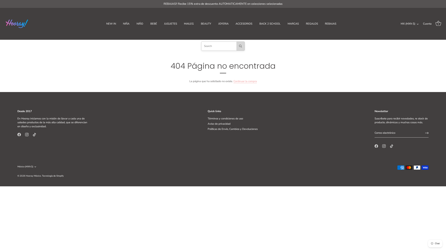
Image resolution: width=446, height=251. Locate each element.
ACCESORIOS (244, 23)
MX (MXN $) (408, 23)
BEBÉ (153, 23)
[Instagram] (27, 134)
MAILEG (189, 23)
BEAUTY (206, 23)
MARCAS (293, 23)
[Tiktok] (34, 134)
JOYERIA (223, 23)
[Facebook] (19, 134)
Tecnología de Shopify (53, 175)
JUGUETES (170, 23)
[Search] (240, 46)
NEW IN (111, 23)
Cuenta (427, 23)
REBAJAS (330, 23)
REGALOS (312, 23)
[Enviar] (427, 133)
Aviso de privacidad (219, 124)
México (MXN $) (25, 166)
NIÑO (140, 23)
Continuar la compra (245, 81)
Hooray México (33, 175)
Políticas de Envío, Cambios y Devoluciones (233, 129)
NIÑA (126, 23)
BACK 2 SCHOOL (269, 23)
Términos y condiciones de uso (225, 118)
